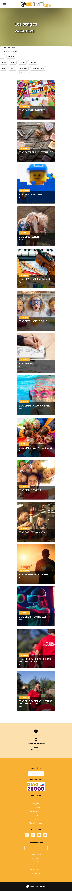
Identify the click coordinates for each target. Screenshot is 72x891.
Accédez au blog (36, 774)
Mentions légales (36, 869)
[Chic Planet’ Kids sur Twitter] (45, 835)
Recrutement (36, 858)
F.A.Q (36, 862)
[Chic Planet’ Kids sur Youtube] (39, 835)
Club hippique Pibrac (38, 68)
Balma (3, 68)
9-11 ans (22, 62)
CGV (36, 866)
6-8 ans (13, 62)
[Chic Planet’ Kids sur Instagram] (33, 835)
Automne (11, 56)
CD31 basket (23, 68)
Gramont (4, 73)
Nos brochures (36, 854)
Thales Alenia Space (27, 73)
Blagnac (12, 68)
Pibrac (15, 73)
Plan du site (36, 873)
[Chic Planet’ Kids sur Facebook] (27, 835)
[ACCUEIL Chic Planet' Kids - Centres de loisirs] (36, 4)
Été (2, 56)
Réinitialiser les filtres (10, 51)
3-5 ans (3, 62)
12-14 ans (33, 62)
